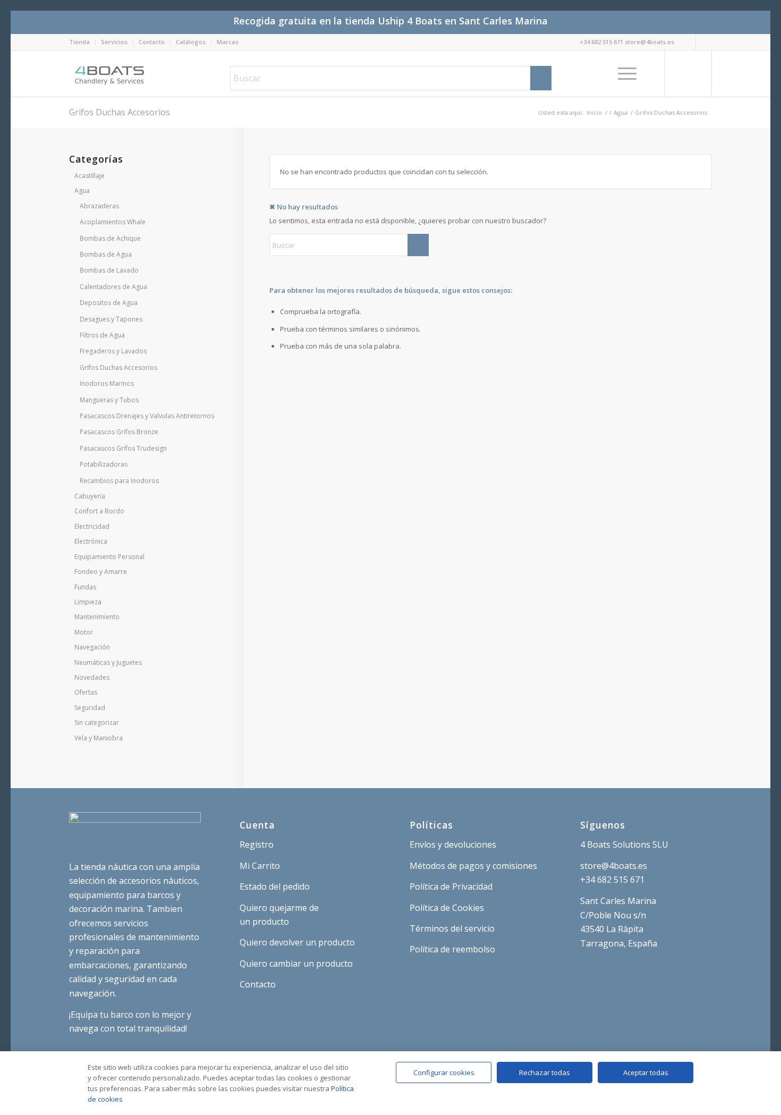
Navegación (92, 647)
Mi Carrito (260, 866)
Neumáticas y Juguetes (108, 662)
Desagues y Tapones (111, 319)
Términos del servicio (452, 928)
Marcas (228, 42)
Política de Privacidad (451, 886)
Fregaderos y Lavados (113, 351)
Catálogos (191, 42)
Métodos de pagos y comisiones (473, 866)
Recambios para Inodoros (119, 480)
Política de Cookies (447, 908)
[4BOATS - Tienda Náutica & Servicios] (110, 73)
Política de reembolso (452, 949)
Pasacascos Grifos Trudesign (123, 448)
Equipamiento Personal (109, 556)
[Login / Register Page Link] (653, 73)
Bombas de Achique (110, 238)
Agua (82, 190)
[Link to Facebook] (704, 42)
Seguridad (89, 707)
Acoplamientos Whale (113, 221)
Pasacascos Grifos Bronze (119, 431)
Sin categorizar (96, 722)
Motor (83, 632)
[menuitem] (82, 42)
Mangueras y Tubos (109, 399)
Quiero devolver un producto (297, 942)
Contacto (152, 42)
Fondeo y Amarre (100, 571)
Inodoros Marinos (107, 383)
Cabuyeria (89, 496)
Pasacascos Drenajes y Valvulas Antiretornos (147, 415)
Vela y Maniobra (98, 737)
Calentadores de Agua (113, 286)
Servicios (114, 42)
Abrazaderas (99, 205)
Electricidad (91, 526)
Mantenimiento (97, 616)
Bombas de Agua (106, 254)
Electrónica (90, 541)
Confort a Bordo (99, 511)
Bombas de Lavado (109, 270)
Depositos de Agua (109, 302)
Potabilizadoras (104, 464)
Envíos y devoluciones (453, 844)
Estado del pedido (275, 886)
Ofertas (85, 692)
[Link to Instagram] (687, 42)
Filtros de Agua (102, 335)
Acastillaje (89, 175)
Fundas (85, 587)
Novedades (91, 677)
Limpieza (87, 601)
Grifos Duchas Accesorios (118, 367)
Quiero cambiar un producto (296, 963)
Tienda (79, 42)
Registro (257, 844)
